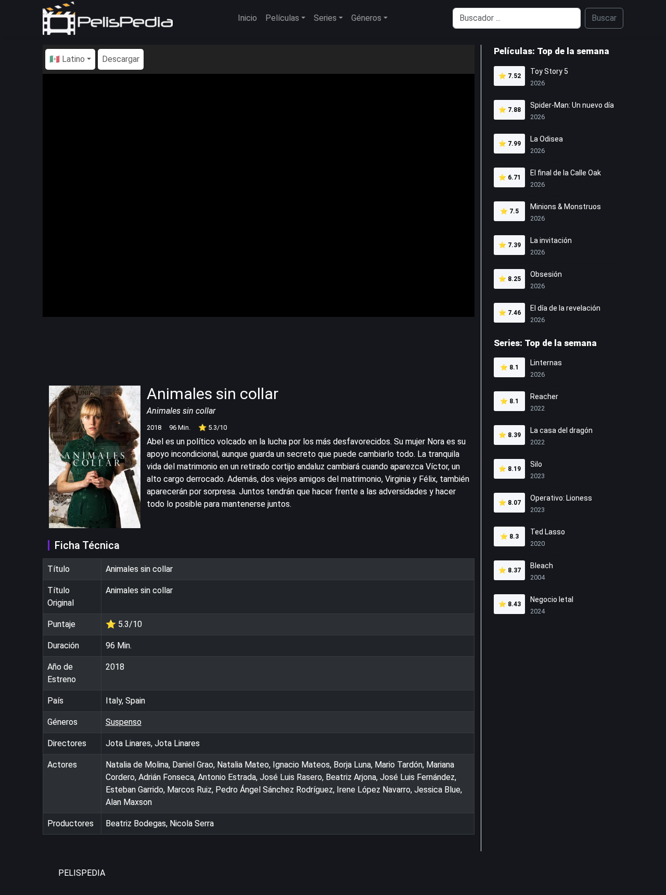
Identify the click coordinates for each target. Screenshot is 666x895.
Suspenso (124, 722)
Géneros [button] (366, 18)
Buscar (604, 18)
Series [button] (325, 18)
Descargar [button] (120, 59)
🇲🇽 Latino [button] (67, 59)
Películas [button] (282, 18)
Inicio (247, 18)
